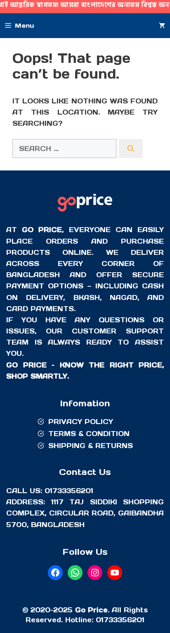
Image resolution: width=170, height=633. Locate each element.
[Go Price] (85, 213)
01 (100, 620)
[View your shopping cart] (162, 25)
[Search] (131, 148)
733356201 (124, 620)
